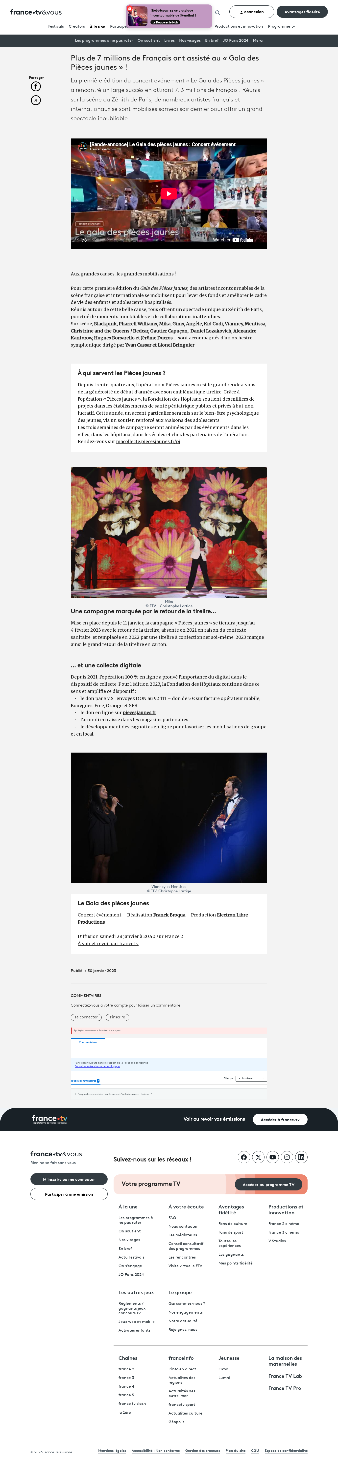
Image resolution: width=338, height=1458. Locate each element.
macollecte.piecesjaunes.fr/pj (148, 441)
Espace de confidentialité (286, 1450)
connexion (253, 11)
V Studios (277, 1241)
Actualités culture (185, 1414)
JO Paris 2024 (235, 41)
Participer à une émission (69, 1194)
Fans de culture (232, 1224)
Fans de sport (230, 1233)
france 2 (126, 1369)
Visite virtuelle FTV (185, 1266)
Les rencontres (182, 1258)
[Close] (211, 5)
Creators (77, 27)
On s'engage (130, 1266)
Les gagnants (231, 1255)
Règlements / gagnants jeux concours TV (132, 1308)
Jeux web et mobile (137, 1322)
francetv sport (182, 1405)
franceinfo (181, 1357)
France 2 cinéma (283, 1224)
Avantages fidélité (302, 11)
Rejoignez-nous (183, 1330)
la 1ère (125, 1413)
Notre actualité (183, 1321)
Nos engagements (186, 1313)
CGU (255, 1450)
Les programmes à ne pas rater (104, 41)
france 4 (126, 1387)
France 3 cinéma (283, 1233)
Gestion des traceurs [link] (202, 1450)
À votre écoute (186, 1206)
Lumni (224, 1378)
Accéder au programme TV (268, 1184)
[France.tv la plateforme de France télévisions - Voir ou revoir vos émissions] (49, 1119)
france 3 (126, 1378)
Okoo (223, 1369)
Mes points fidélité (235, 1263)
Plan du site (235, 1450)
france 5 (126, 1395)
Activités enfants (134, 1331)
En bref (211, 41)
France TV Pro (284, 1387)
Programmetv (281, 27)
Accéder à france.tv (280, 1119)
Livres (169, 41)
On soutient (149, 41)
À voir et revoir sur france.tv (108, 943)
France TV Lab (285, 1375)
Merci (258, 41)
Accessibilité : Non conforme (156, 1450)
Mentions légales (112, 1450)
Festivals (56, 27)
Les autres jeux (136, 1291)
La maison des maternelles (285, 1360)
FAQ (172, 1218)
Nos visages (190, 41)
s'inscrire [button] (117, 1017)
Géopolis (176, 1422)
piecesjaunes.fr (139, 712)
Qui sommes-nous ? (187, 1304)
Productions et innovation (239, 27)
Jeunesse (229, 1357)
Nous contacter (183, 1227)
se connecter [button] (86, 1017)
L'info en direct (182, 1369)
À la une (97, 26)
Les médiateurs (183, 1235)
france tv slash (132, 1404)
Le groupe (180, 1291)
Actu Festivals (131, 1258)
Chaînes (128, 1357)
